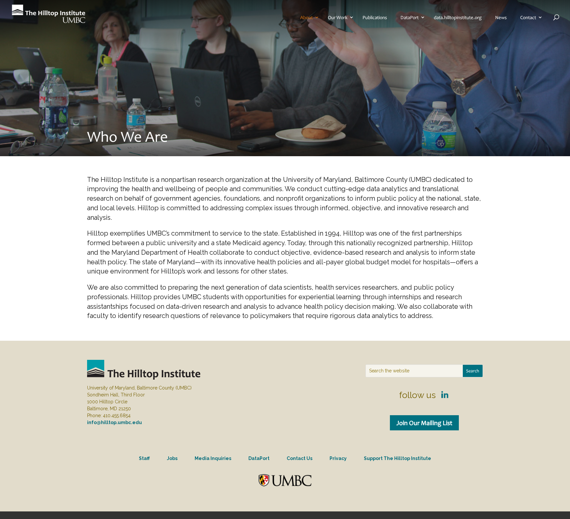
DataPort (409, 17)
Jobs (172, 458)
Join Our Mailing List (424, 423)
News (501, 17)
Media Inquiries (213, 458)
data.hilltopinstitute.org (458, 17)
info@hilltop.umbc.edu (114, 422)
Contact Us (299, 458)
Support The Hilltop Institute (397, 458)
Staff (144, 458)
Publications (375, 17)
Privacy (338, 458)
